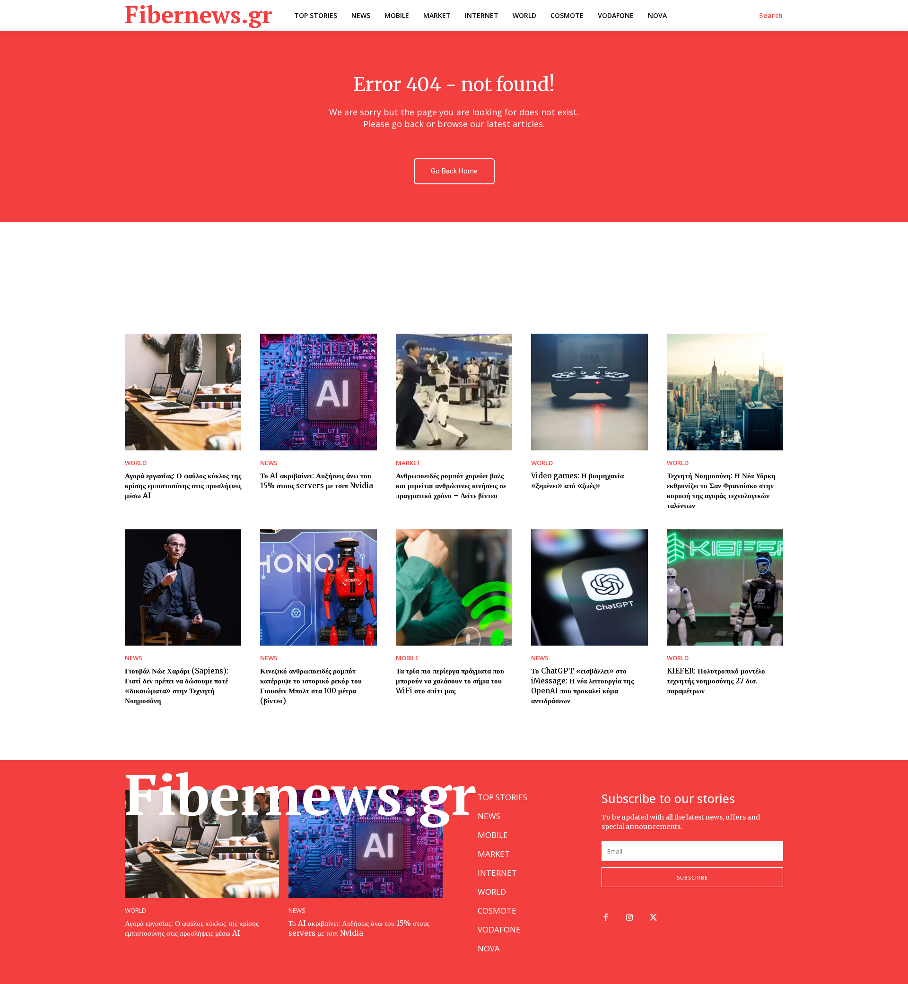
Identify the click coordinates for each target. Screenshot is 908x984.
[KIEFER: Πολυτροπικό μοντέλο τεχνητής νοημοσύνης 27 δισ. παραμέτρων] (725, 587)
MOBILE (407, 658)
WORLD (136, 463)
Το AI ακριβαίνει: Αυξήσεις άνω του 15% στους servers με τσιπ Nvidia (358, 928)
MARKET (408, 463)
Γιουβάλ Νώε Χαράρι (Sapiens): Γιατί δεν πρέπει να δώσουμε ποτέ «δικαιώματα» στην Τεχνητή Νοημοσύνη (176, 685)
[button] (771, 16)
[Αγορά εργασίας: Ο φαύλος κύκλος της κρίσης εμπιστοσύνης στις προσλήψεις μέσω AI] (183, 392)
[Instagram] (629, 918)
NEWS (269, 463)
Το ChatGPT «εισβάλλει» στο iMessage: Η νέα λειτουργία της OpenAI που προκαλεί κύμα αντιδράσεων (582, 685)
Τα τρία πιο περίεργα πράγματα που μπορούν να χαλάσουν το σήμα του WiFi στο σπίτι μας (450, 680)
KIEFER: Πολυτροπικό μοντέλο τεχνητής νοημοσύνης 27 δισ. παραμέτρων (716, 680)
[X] (654, 918)
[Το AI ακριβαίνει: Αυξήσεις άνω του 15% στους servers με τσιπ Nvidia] (318, 392)
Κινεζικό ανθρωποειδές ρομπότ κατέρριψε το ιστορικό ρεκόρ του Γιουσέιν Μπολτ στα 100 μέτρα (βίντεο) (311, 685)
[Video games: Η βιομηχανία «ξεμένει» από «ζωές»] (589, 392)
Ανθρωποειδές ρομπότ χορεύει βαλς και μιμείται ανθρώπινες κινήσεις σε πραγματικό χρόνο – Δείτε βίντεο (451, 485)
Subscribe (692, 877)
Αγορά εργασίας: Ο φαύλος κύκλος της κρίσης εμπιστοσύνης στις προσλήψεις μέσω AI (183, 485)
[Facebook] (605, 918)
